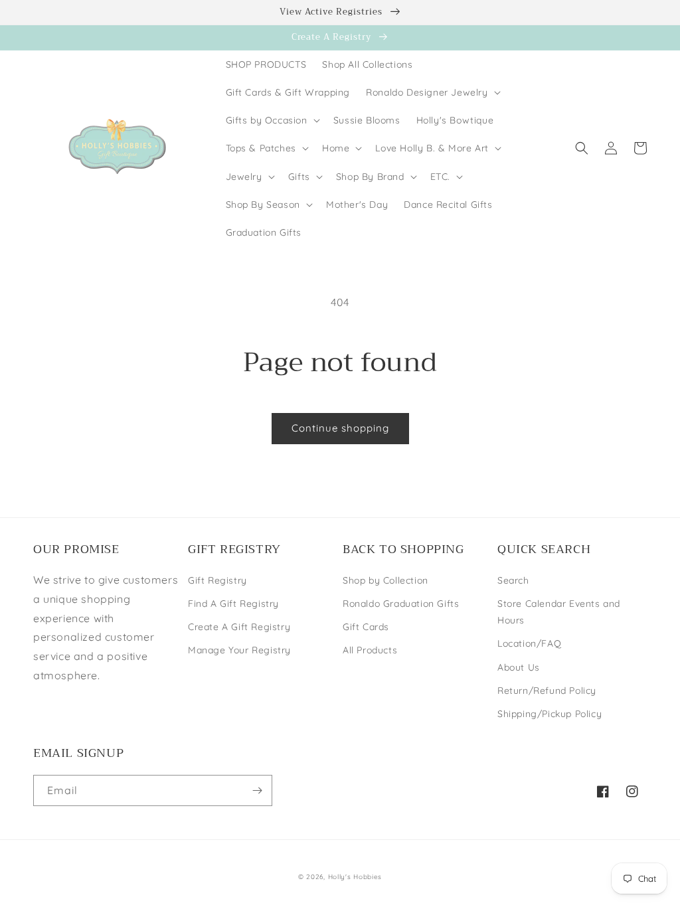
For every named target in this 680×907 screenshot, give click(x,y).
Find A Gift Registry (233, 604)
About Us (518, 667)
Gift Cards (366, 627)
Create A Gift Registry (239, 627)
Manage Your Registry (239, 650)
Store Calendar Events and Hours (558, 612)
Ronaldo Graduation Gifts (401, 604)
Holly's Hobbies (355, 876)
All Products (370, 650)
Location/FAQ (529, 643)
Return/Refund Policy (546, 691)
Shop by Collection (385, 580)
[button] (431, 92)
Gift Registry (217, 580)
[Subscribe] (257, 790)
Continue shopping (340, 428)
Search (513, 580)
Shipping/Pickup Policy (549, 714)
